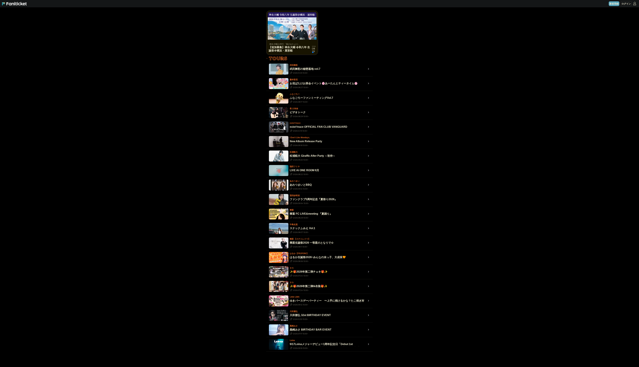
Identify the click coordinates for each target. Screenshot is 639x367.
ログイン (626, 3)
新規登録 (614, 3)
